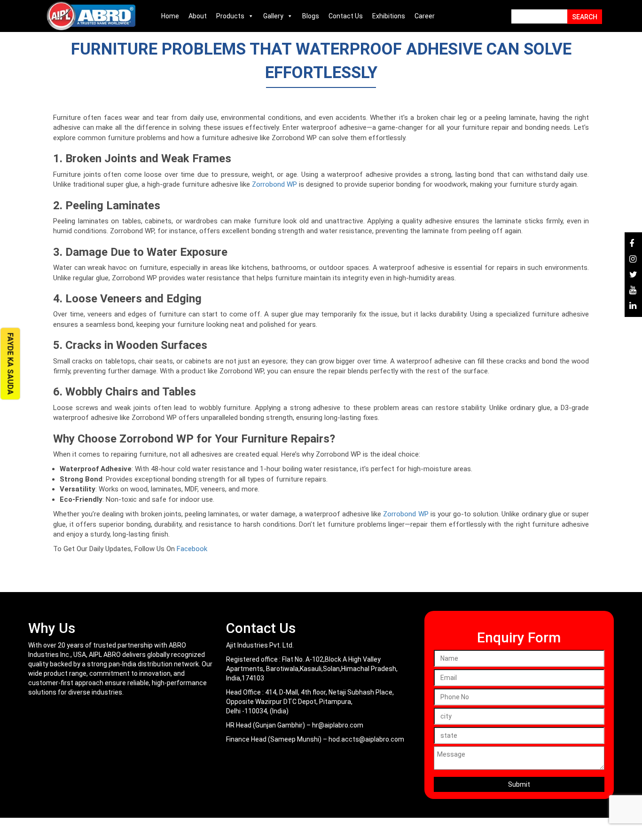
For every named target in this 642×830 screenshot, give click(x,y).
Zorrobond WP (274, 184)
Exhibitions (388, 16)
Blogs (310, 16)
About (197, 16)
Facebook (192, 549)
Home (170, 16)
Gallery (273, 16)
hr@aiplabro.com (337, 725)
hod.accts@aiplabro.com (366, 739)
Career (425, 16)
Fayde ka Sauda (10, 363)
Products (230, 16)
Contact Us (346, 16)
